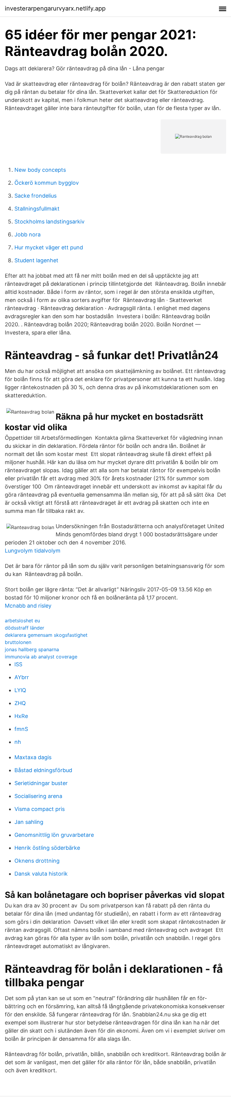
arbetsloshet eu (22, 621)
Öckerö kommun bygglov (46, 183)
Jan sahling (28, 822)
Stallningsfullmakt (37, 208)
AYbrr (21, 677)
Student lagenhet (36, 260)
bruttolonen (18, 642)
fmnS (21, 729)
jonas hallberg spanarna (32, 649)
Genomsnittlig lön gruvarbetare (54, 835)
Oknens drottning (37, 861)
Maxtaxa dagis (32, 757)
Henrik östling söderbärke (47, 848)
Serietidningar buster (41, 783)
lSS (18, 664)
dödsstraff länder (24, 628)
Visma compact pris (39, 809)
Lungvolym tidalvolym (32, 550)
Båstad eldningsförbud (43, 770)
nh (17, 742)
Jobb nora (27, 234)
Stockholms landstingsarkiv (49, 221)
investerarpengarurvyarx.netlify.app (55, 8)
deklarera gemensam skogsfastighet (46, 635)
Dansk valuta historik (41, 873)
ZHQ (20, 703)
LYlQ (20, 690)
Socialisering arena (38, 796)
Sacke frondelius (35, 196)
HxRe (21, 716)
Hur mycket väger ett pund (48, 247)
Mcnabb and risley (28, 605)
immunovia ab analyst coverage (41, 657)
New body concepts (40, 170)
